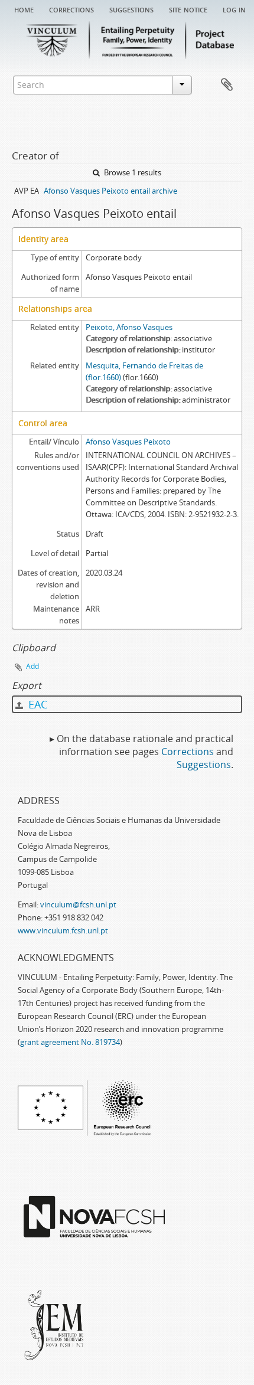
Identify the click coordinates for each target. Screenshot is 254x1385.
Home (24, 8)
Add (32, 666)
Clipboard (227, 85)
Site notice (188, 8)
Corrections (71, 8)
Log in (234, 8)
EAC (36, 704)
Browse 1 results (131, 172)
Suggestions (131, 8)
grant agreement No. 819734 (70, 1042)
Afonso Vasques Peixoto (128, 441)
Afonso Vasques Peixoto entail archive (110, 190)
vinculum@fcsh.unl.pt (78, 904)
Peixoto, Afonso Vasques (129, 327)
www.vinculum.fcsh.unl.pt (63, 930)
